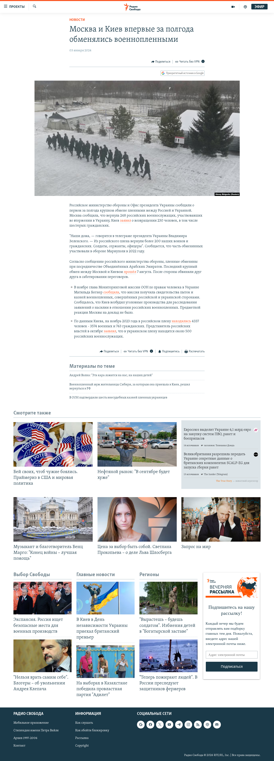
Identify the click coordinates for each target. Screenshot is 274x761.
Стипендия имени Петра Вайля (36, 730)
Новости (77, 20)
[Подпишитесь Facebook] (150, 725)
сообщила (111, 292)
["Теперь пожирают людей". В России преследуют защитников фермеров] (168, 655)
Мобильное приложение (31, 723)
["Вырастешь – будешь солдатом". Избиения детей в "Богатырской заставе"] (168, 598)
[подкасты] (245, 7)
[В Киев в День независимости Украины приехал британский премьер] (105, 598)
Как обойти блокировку (92, 730)
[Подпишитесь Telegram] (179, 725)
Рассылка (82, 738)
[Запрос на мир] (221, 519)
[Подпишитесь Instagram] (188, 725)
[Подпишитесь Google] (141, 725)
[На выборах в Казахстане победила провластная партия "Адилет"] (105, 661)
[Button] (160, 61)
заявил (125, 221)
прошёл (130, 272)
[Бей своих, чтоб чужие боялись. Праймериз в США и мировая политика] (53, 444)
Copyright (82, 746)
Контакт (19, 746)
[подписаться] (217, 725)
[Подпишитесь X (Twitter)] (160, 725)
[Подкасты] (207, 725)
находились (181, 321)
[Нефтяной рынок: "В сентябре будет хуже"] (137, 444)
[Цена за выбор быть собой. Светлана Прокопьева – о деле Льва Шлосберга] (137, 519)
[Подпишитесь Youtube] (169, 725)
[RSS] (198, 725)
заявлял (110, 331)
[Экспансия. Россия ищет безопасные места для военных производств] (42, 598)
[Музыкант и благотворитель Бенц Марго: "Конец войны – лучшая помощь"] (53, 519)
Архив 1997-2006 (25, 738)
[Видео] (233, 7)
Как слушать (84, 723)
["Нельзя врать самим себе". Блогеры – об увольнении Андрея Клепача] (42, 655)
